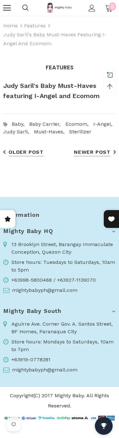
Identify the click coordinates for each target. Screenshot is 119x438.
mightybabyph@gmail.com (44, 290)
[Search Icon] (25, 8)
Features (35, 26)
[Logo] (59, 7)
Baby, (20, 124)
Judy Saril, (18, 132)
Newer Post (92, 152)
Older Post (26, 152)
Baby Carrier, (47, 124)
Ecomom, (79, 124)
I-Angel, (104, 124)
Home (10, 26)
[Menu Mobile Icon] (7, 8)
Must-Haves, (51, 132)
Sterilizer (80, 132)
